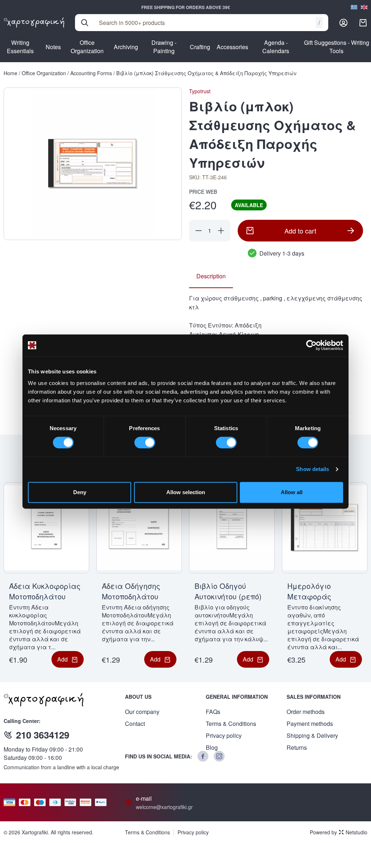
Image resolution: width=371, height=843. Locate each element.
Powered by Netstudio (338, 832)
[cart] (363, 22)
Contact (135, 723)
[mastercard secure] (87, 802)
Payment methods (310, 723)
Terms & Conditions (231, 723)
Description (211, 276)
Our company (142, 711)
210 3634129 (42, 734)
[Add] (221, 230)
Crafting (200, 47)
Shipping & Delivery (312, 735)
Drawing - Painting (163, 46)
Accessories (232, 47)
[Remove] (198, 230)
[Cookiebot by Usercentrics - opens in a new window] (311, 345)
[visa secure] (72, 802)
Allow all (292, 492)
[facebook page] (202, 756)
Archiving (126, 47)
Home (10, 73)
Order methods (306, 711)
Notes (53, 47)
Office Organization (87, 46)
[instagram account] (219, 756)
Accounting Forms (91, 73)
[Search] (84, 22)
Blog (212, 747)
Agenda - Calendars (275, 46)
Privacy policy (224, 735)
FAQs (213, 711)
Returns (297, 747)
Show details (312, 469)
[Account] (343, 22)
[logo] (34, 22)
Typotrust (199, 91)
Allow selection (185, 492)
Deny (79, 492)
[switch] (144, 442)
